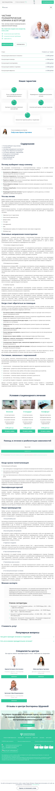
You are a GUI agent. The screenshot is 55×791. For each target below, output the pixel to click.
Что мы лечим (7, 147)
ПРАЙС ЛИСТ (35, 737)
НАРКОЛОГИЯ (28, 737)
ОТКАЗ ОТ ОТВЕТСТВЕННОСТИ (10, 737)
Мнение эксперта (7, 159)
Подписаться (27, 451)
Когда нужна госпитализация (11, 154)
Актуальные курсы (27, 725)
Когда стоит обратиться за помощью (12, 150)
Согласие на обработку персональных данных (44, 741)
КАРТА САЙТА (48, 737)
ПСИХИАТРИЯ (21, 737)
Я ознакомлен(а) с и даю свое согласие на (25, 454)
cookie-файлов (35, 784)
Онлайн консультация (7, 44)
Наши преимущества (8, 157)
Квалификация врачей (9, 155)
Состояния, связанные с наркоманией (13, 152)
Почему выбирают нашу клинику (11, 146)
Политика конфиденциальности (24, 741)
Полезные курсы (21, 44)
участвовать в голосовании (11, 747)
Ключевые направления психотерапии (13, 149)
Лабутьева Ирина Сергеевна (21, 132)
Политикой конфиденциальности (17, 454)
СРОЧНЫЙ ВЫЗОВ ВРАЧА (48, 2)
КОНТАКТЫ (42, 737)
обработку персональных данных (40, 454)
